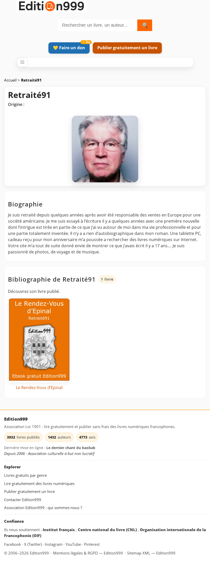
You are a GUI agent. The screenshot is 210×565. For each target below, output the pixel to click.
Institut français (59, 529)
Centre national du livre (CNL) (108, 529)
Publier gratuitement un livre (127, 48)
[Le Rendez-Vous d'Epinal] (39, 341)
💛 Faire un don (69, 48)
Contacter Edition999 (22, 499)
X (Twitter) (33, 544)
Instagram (54, 544)
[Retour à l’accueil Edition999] (51, 5)
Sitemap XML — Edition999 (151, 553)
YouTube (74, 544)
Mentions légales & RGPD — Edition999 (88, 553)
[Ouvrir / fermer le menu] (22, 62)
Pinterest (92, 544)
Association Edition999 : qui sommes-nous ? (43, 507)
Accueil (11, 80)
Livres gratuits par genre (25, 475)
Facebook (13, 544)
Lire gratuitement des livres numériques (39, 483)
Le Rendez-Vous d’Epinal (39, 387)
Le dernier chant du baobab (70, 447)
